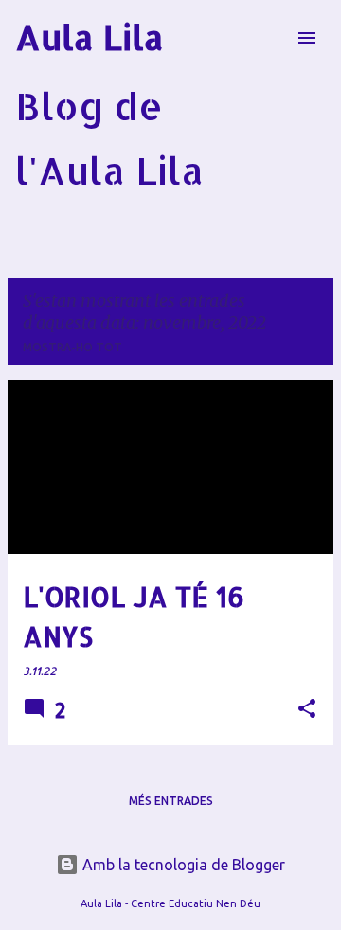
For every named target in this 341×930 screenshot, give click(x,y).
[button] (307, 710)
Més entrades (171, 801)
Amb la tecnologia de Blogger (182, 864)
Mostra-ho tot (72, 347)
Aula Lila (89, 37)
